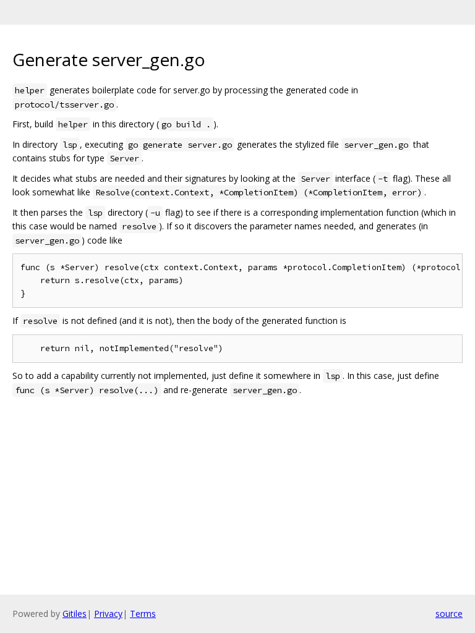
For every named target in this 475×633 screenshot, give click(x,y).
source (449, 613)
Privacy (108, 613)
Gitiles (74, 613)
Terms (143, 613)
